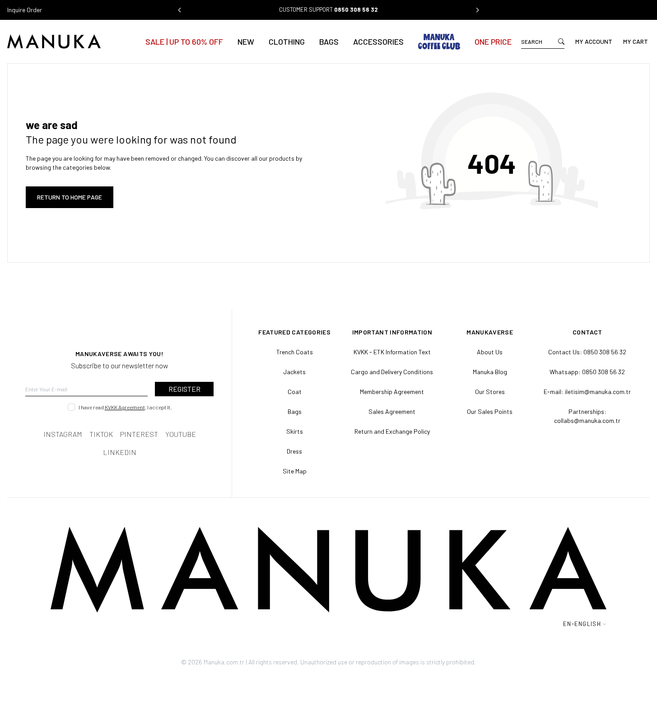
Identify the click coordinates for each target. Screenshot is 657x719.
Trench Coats (294, 352)
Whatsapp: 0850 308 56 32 (587, 372)
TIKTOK (101, 434)
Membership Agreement (392, 391)
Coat (295, 391)
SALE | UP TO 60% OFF (184, 41)
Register (184, 389)
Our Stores (490, 391)
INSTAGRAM (62, 434)
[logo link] (71, 41)
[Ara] (561, 41)
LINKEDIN (119, 452)
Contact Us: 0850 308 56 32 (587, 352)
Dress (294, 451)
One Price (493, 41)
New (246, 41)
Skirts (294, 431)
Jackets (294, 372)
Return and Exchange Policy (392, 431)
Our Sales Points (490, 411)
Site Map (295, 471)
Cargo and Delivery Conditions (392, 372)
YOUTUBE (180, 434)
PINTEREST (139, 434)
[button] (179, 10)
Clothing (287, 41)
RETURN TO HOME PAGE (69, 197)
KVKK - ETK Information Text (392, 352)
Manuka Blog (490, 372)
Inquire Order (24, 10)
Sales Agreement (391, 411)
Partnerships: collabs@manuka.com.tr (587, 416)
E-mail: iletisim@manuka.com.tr (587, 391)
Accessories (378, 41)
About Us (490, 352)
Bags (329, 41)
